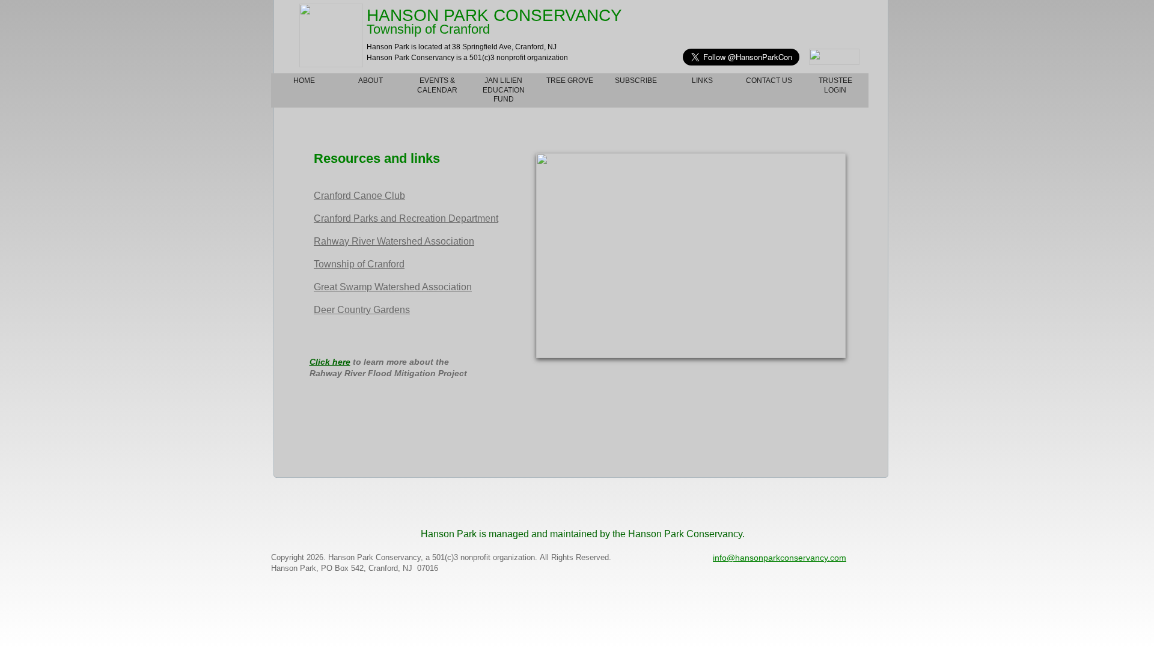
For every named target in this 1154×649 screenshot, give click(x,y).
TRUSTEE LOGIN (835, 85)
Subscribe (636, 80)
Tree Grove (569, 80)
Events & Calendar (437, 85)
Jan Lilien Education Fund (504, 89)
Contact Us (769, 80)
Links (702, 80)
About (370, 80)
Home (304, 80)
